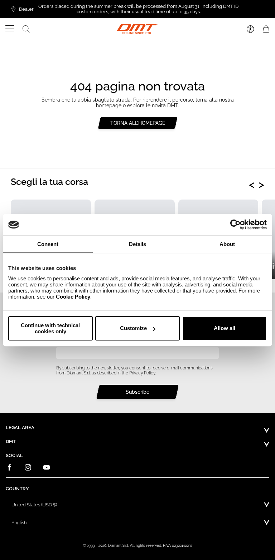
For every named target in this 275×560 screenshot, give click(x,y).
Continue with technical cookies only (50, 328)
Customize (133, 328)
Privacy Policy (142, 372)
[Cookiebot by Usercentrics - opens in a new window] (235, 224)
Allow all (224, 328)
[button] (9, 29)
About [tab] (227, 244)
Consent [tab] (47, 244)
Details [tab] (137, 244)
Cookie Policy (73, 297)
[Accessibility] (250, 29)
